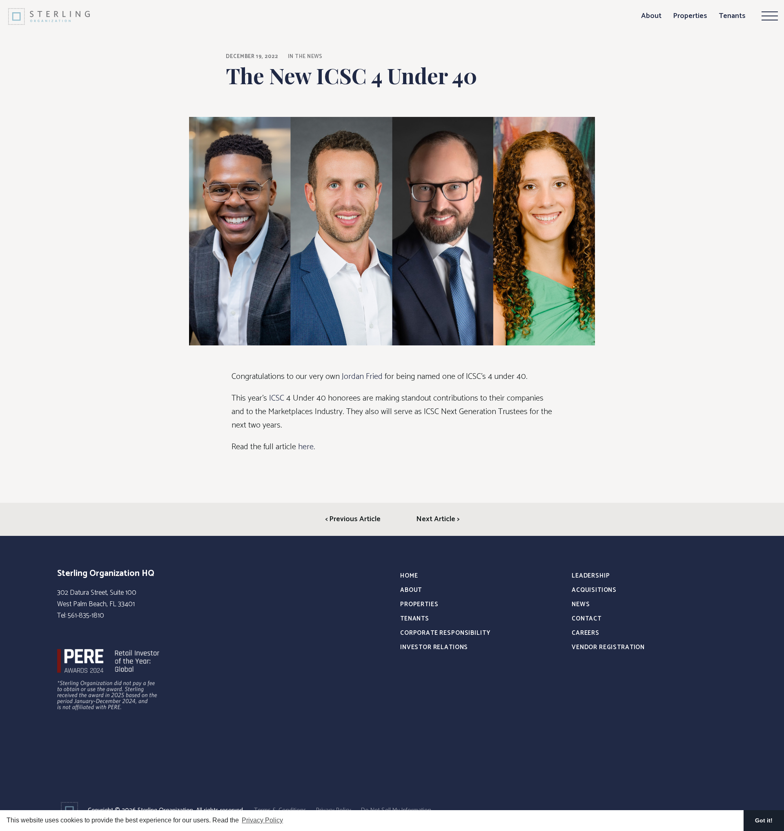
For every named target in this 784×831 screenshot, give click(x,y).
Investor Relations (434, 647)
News (581, 604)
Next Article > (437, 519)
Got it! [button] (764, 820)
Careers (585, 633)
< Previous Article (353, 519)
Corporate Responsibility (445, 633)
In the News (305, 56)
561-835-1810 (86, 615)
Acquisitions (594, 590)
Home (409, 576)
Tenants (732, 16)
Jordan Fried (362, 376)
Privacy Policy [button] (262, 820)
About (651, 16)
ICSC (276, 398)
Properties (690, 16)
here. (306, 447)
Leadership (591, 576)
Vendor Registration (608, 647)
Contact (586, 619)
